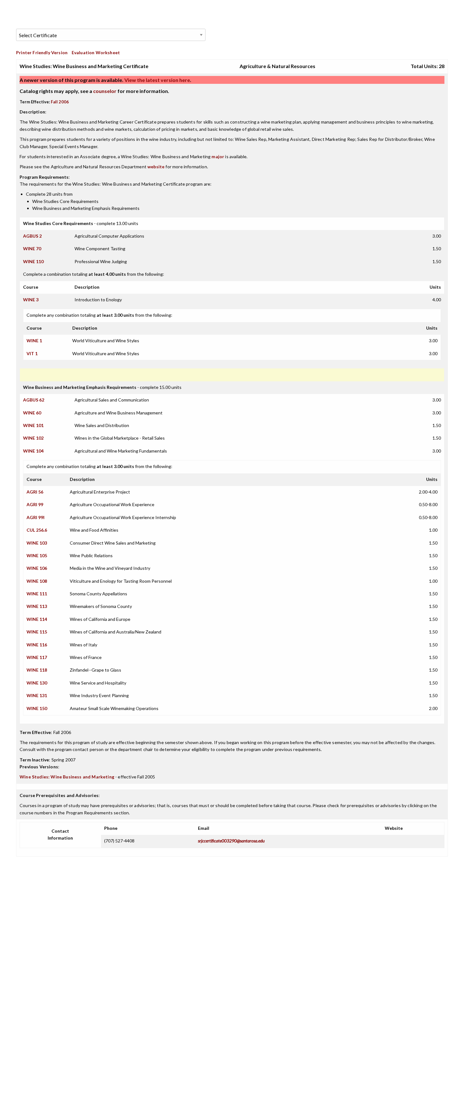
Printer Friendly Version (42, 52)
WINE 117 (37, 657)
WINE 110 (33, 261)
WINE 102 (33, 438)
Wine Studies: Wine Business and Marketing (67, 776)
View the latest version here (156, 80)
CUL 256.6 (37, 530)
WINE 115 (37, 631)
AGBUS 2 (32, 236)
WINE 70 (32, 248)
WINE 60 (32, 412)
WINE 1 (34, 340)
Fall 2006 (60, 101)
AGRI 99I (36, 517)
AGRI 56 (35, 491)
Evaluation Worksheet (96, 52)
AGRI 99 (35, 504)
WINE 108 (37, 581)
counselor (104, 91)
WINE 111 (37, 593)
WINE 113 (37, 606)
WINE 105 (37, 555)
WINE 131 (37, 695)
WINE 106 (37, 568)
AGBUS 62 (33, 399)
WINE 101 (33, 425)
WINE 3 (31, 299)
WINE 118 (37, 670)
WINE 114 (37, 619)
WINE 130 (37, 682)
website (155, 166)
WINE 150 (37, 708)
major (217, 156)
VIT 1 (32, 353)
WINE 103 (37, 543)
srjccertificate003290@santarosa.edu (231, 840)
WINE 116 (37, 644)
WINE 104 (33, 451)
